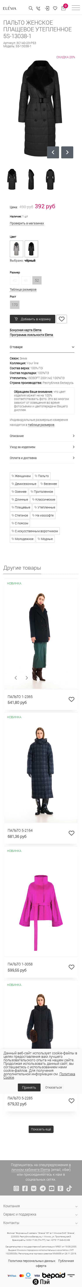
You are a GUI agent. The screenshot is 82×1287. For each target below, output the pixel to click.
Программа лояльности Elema (31, 335)
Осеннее (20, 491)
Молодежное (23, 539)
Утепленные (46, 507)
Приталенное (43, 491)
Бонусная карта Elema (26, 330)
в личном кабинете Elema (41, 1167)
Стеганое (21, 515)
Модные (46, 539)
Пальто (43, 476)
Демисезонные (25, 484)
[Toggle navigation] (76, 8)
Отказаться (53, 1087)
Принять (29, 1087)
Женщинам (22, 476)
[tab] (42, 347)
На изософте (44, 515)
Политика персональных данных (31, 1261)
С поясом (21, 523)
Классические (45, 499)
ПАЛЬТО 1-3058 (20, 964)
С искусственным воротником (36, 531)
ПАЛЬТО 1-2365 (20, 696)
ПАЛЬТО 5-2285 (20, 1098)
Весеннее (50, 484)
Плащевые (22, 507)
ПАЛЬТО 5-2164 (20, 830)
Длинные (21, 499)
